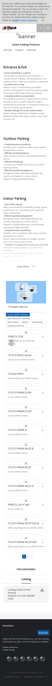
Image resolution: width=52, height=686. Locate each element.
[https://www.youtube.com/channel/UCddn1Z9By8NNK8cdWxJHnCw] (36, 659)
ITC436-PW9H (16, 373)
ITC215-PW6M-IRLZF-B (21, 448)
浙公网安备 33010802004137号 (36, 677)
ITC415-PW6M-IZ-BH (19, 392)
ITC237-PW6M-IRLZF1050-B (23, 523)
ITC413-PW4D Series (19, 355)
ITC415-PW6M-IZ (17, 429)
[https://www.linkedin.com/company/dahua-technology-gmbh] (42, 659)
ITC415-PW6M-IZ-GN (20, 411)
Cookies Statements (28, 20)
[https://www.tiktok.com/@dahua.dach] (22, 659)
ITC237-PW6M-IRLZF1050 (22, 542)
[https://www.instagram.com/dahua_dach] (16, 659)
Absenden (43, 632)
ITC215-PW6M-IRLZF (19, 467)
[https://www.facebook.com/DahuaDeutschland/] (29, 659)
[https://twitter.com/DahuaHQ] (9, 659)
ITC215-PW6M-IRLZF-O (21, 486)
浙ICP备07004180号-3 (12, 677)
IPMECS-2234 (15, 336)
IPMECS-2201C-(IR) (18, 504)
